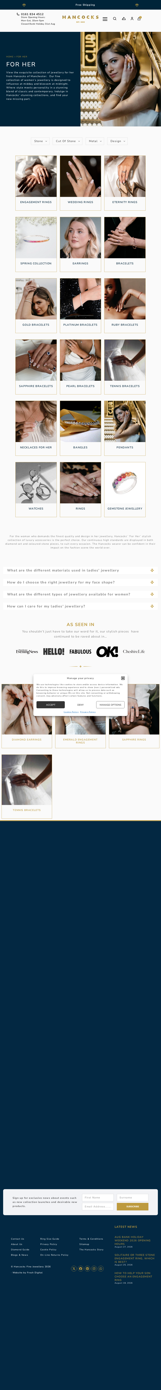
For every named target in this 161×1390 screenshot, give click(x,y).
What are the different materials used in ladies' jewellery (63, 570)
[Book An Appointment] (124, 18)
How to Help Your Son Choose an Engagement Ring (134, 1276)
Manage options (110, 704)
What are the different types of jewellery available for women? (68, 594)
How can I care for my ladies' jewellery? (46, 606)
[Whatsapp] (101, 1268)
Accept (50, 704)
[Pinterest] (87, 1268)
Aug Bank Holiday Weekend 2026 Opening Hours (133, 1240)
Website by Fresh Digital (28, 1272)
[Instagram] (94, 1268)
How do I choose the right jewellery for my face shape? (61, 582)
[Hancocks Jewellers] (80, 19)
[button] (123, 678)
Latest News (126, 1227)
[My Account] (132, 18)
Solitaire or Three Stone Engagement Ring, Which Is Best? (135, 1258)
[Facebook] (80, 1268)
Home (10, 56)
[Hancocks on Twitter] (74, 1268)
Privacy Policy (88, 712)
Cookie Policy (71, 712)
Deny (80, 704)
